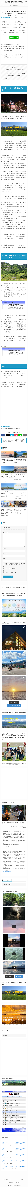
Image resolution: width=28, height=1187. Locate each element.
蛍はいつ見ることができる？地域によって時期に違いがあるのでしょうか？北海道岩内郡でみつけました (13, 1144)
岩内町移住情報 (6, 17)
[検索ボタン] (26, 2)
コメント (5, 532)
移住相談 (18, 428)
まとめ (6, 78)
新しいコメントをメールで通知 (9, 568)
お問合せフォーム (11, 1182)
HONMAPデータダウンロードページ (13, 1180)
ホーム (4, 1179)
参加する (23, 1127)
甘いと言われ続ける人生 (8, 871)
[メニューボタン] (2, 2)
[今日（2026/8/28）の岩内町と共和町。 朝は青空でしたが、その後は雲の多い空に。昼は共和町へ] (14, 637)
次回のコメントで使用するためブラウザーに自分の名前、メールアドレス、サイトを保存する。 (15, 564)
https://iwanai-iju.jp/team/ (18, 26)
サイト (4, 558)
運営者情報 (23, 1179)
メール (5, 553)
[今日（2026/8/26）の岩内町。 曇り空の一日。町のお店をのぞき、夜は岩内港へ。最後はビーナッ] (14, 688)
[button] (3, 435)
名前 (4, 548)
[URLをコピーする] (25, 435)
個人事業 (18, 1182)
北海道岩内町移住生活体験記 (14, 2)
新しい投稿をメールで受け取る (9, 572)
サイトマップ (8, 1179)
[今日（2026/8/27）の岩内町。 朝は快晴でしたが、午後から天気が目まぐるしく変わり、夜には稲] (14, 663)
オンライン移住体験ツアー (9, 428)
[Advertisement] (14, 408)
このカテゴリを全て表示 (14, 1125)
